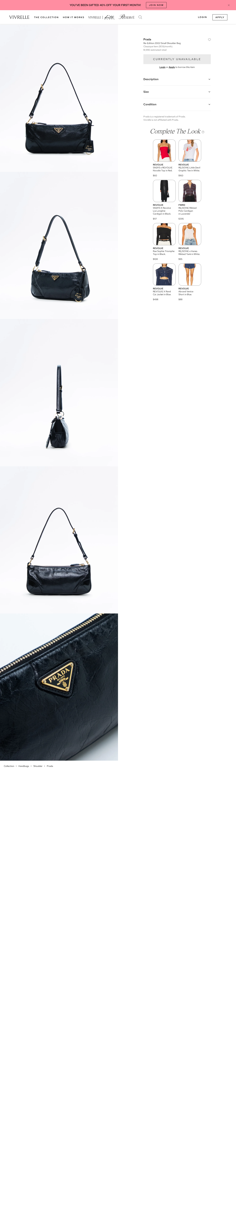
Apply (219, 17)
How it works (73, 17)
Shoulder (38, 766)
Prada (50, 766)
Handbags (23, 766)
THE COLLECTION (46, 17)
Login (202, 17)
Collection (9, 766)
